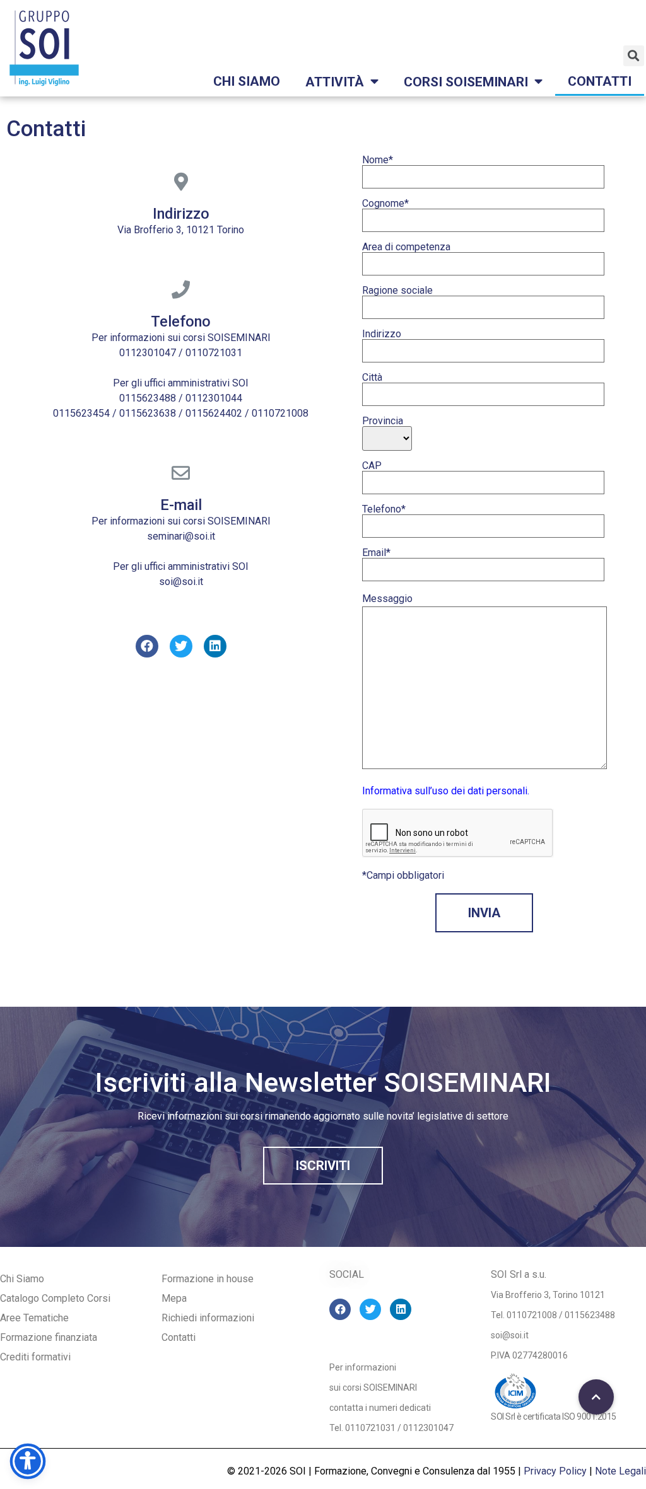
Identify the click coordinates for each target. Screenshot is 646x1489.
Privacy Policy (555, 1471)
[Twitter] (181, 646)
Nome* (377, 160)
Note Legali (620, 1471)
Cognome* (385, 204)
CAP (372, 466)
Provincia (382, 421)
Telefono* (384, 509)
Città (372, 378)
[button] (323, 1166)
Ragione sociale (397, 291)
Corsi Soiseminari (466, 82)
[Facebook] (147, 646)
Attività (334, 82)
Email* (376, 553)
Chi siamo (246, 81)
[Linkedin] (215, 646)
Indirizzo (381, 334)
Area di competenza (406, 247)
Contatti (599, 81)
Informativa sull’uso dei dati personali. (445, 791)
